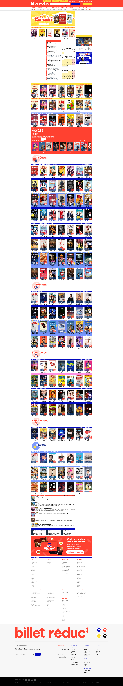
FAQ (59, 648)
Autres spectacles (75, 664)
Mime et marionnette (66, 566)
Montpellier (74, 9)
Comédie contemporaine (51, 561)
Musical (32, 577)
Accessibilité (77, 682)
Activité (85, 7)
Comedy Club (55, 7)
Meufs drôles (79, 570)
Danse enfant (33, 596)
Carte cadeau (47, 0)
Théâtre (73, 648)
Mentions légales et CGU (43, 682)
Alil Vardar (86, 664)
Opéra (63, 563)
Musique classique (50, 590)
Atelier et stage (65, 600)
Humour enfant (34, 592)
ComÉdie (40, 7)
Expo (90, 7)
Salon (63, 616)
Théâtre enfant (33, 590)
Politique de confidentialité (31, 682)
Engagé (32, 583)
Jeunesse (32, 582)
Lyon (68, 9)
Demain (68, 43)
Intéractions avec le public (82, 579)
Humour (47, 7)
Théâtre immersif (34, 581)
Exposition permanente (81, 592)
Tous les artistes (87, 661)
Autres (72, 665)
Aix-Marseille (53, 9)
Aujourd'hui (68, 41)
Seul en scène (33, 563)
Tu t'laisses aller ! (38, 524)
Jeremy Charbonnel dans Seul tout (41, 497)
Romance (32, 567)
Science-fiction (33, 573)
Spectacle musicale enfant (35, 605)
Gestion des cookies (85, 682)
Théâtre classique (34, 562)
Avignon (47, 9)
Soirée (63, 607)
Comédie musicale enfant (35, 593)
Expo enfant (33, 600)
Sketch (78, 577)
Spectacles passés (75, 662)
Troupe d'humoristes (81, 561)
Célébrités (33, 579)
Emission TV (64, 603)
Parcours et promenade (66, 611)
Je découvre (43, 138)
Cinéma (63, 604)
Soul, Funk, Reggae (50, 600)
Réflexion (32, 578)
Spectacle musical (65, 565)
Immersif (63, 620)
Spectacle (64, 7)
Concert (78, 7)
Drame (32, 565)
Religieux (48, 594)
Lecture (32, 575)
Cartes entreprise (62, 656)
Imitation (79, 578)
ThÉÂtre (33, 7)
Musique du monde (50, 592)
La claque (37, 518)
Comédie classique (50, 563)
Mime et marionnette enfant (36, 598)
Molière (85, 665)
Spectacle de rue (65, 573)
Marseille (98, 651)
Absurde (78, 575)
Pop (47, 605)
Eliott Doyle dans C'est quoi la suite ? (42, 503)
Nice (79, 9)
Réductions (64, 0)
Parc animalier (64, 613)
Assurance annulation (63, 649)
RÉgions (90, 9)
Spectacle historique (65, 570)
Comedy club (79, 562)
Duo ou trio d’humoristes (81, 563)
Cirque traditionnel (65, 590)
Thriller (32, 586)
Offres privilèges (87, 4)
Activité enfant (33, 604)
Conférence (64, 608)
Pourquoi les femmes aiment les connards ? (43, 513)
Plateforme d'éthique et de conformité (66, 682)
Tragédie (32, 566)
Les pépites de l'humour (87, 655)
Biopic (32, 571)
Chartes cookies (53, 682)
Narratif (78, 582)
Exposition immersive (81, 593)
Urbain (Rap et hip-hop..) (51, 606)
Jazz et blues (49, 596)
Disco (48, 608)
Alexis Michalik (87, 662)
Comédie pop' (49, 562)
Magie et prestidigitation (66, 569)
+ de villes (83, 9)
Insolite (63, 621)
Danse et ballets (65, 567)
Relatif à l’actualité (80, 583)
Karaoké (63, 617)
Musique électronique (51, 597)
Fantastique (33, 569)
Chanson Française (50, 593)
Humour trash (79, 574)
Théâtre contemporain (35, 561)
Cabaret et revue (65, 562)
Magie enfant (33, 597)
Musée (78, 590)
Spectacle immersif (65, 571)
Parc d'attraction (65, 605)
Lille (65, 9)
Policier (32, 585)
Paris (32, 9)
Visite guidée (64, 609)
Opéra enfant (33, 601)
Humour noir (79, 573)
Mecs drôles (79, 569)
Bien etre (63, 619)
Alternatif (79, 581)
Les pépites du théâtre (87, 651)
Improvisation (79, 565)
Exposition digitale (80, 596)
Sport (63, 612)
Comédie (73, 649)
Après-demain (69, 45)
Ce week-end (87, 670)
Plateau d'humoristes (81, 566)
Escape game (64, 601)
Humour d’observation (81, 571)
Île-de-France (39, 9)
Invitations (55, 0)
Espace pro (61, 654)
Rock (48, 604)
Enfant (71, 7)
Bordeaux (60, 9)
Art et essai (33, 574)
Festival (48, 602)
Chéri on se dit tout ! (39, 508)
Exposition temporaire (81, 594)
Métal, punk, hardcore (51, 598)
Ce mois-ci (86, 672)
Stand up (79, 567)
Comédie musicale (65, 561)
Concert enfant (33, 594)
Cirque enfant (33, 602)
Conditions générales (19, 682)
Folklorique (49, 601)
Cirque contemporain (66, 592)
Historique (33, 570)
